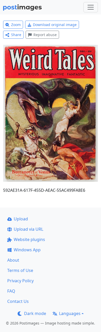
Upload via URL (28, 229)
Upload (21, 219)
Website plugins (29, 239)
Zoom (16, 24)
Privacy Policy (20, 281)
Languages (70, 313)
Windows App (27, 250)
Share (16, 34)
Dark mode (35, 313)
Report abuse (45, 34)
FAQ (11, 291)
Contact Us (18, 301)
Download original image (55, 24)
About (13, 260)
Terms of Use (20, 270)
